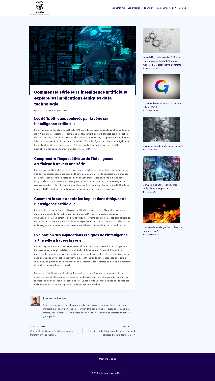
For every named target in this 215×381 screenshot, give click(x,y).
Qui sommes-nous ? (166, 7)
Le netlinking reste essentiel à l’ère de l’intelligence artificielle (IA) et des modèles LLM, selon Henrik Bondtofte (162, 60)
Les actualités (118, 7)
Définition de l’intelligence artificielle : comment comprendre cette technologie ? (111, 330)
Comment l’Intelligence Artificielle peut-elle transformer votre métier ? (51, 330)
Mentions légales (107, 358)
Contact (182, 7)
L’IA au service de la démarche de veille (163, 146)
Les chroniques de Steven (140, 7)
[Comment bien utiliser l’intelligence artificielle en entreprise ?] (164, 168)
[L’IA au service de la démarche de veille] (164, 129)
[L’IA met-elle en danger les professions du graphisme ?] (164, 210)
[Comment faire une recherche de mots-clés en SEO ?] (164, 86)
